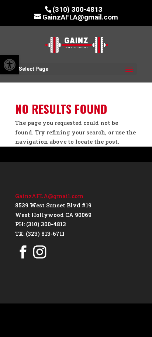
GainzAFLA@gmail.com (49, 196)
